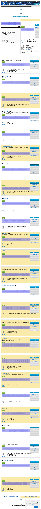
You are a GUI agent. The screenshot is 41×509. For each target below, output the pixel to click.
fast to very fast (12, 419)
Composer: (22, 49)
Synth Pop (8, 401)
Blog (17, 6)
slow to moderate (12, 122)
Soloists (13, 261)
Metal (26, 278)
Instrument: (22, 46)
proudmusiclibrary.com (4, 1)
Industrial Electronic (13, 278)
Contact (23, 6)
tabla (37, 51)
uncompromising (28, 44)
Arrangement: (23, 47)
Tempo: (22, 40)
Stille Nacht (5, 163)
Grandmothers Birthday (7, 460)
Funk (15, 331)
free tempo (11, 157)
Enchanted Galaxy (6, 215)
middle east (32, 51)
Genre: (3, 69)
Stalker (4, 408)
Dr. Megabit (5, 425)
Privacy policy (34, 504)
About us (20, 6)
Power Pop (16, 401)
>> (20, 13)
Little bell (4, 250)
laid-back (27, 45)
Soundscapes (9, 226)
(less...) (22, 42)
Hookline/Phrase (32, 48)
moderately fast (12, 489)
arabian (35, 51)
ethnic (37, 50)
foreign (29, 51)
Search (2, 6)
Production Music (18, 504)
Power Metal (13, 418)
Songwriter (31, 191)
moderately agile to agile (32, 40)
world (34, 50)
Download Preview (36, 28)
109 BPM (27, 40)
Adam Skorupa (28, 49)
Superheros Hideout (6, 111)
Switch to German (37, 1)
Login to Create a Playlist (37, 36)
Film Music (19, 156)
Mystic (4, 59)
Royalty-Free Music (7, 504)
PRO (22, 41)
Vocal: (22, 48)
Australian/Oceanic (29, 39)
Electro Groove (5, 390)
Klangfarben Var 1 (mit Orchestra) (8, 285)
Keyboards (27, 46)
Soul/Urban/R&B (9, 331)
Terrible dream (5, 233)
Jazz (10, 261)
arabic (27, 51)
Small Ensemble (28, 47)
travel (33, 50)
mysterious (27, 50)
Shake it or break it (6, 76)
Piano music (22, 104)
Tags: (22, 50)
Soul (10, 121)
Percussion (31, 46)
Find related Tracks (37, 31)
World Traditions (34, 39)
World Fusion (9, 69)
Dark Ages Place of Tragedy (7, 146)
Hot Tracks (8, 6)
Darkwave (8, 278)
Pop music (8, 191)
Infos (14, 6)
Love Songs (8, 104)
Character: (22, 45)
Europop (8, 488)
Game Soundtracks (14, 156)
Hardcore (8, 418)
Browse (5, 6)
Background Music (18, 104)
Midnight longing (6, 373)
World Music (13, 69)
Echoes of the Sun (5, 198)
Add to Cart (37, 25)
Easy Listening (13, 104)
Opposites (4, 338)
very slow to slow (12, 105)
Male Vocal (27, 48)
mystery (31, 50)
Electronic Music (9, 156)
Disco (13, 331)
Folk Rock (21, 191)
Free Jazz (8, 261)
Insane (4, 268)
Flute (34, 46)
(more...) (3, 72)
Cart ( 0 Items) (37, 4)
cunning (32, 44)
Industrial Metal (23, 278)
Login (26, 6)
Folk (24, 191)
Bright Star (4, 128)
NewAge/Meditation (14, 139)
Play (22, 26)
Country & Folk (27, 191)
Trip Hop (8, 121)
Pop (19, 401)
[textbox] (34, 6)
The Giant (4, 321)
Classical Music (27, 104)
